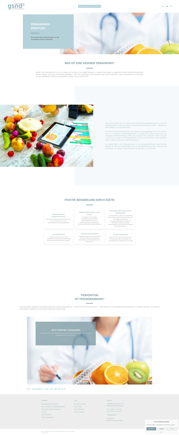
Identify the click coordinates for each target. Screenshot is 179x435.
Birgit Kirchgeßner (79, 412)
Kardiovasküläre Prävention (49, 404)
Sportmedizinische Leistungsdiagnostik (53, 406)
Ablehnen (162, 428)
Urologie (43, 412)
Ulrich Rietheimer (79, 409)
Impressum (110, 418)
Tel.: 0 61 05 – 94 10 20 (114, 409)
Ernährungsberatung (47, 417)
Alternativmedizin (46, 414)
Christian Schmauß (80, 404)
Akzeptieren (151, 428)
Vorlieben (172, 428)
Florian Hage (78, 406)
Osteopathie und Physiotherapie (51, 409)
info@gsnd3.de (111, 415)
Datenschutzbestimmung (114, 420)
